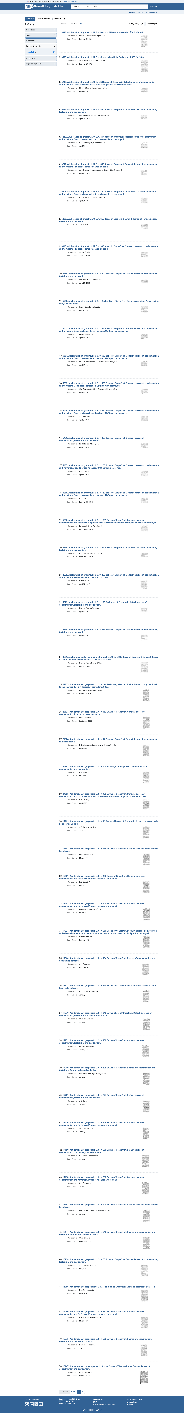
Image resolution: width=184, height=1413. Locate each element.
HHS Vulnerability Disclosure (104, 1405)
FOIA (95, 1402)
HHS (93, 1410)
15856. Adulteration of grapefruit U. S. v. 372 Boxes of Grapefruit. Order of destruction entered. (109, 1286)
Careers (130, 1405)
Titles (28, 35)
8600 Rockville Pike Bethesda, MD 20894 (67, 1402)
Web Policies (98, 1399)
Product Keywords (33, 46)
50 (151, 24)
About (132, 13)
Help (140, 13)
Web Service (151, 13)
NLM (84, 1410)
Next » (81, 24)
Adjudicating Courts (34, 64)
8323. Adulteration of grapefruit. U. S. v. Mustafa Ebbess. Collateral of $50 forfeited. (102, 32)
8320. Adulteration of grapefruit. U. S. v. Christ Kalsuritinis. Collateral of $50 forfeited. (103, 57)
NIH (88, 1410)
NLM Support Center (135, 1399)
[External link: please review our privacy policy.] (27, 1404)
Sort (135, 24)
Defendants (30, 41)
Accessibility (132, 1402)
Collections (30, 30)
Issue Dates (30, 58)
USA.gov (99, 1410)
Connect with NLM (32, 1399)
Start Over (30, 19)
